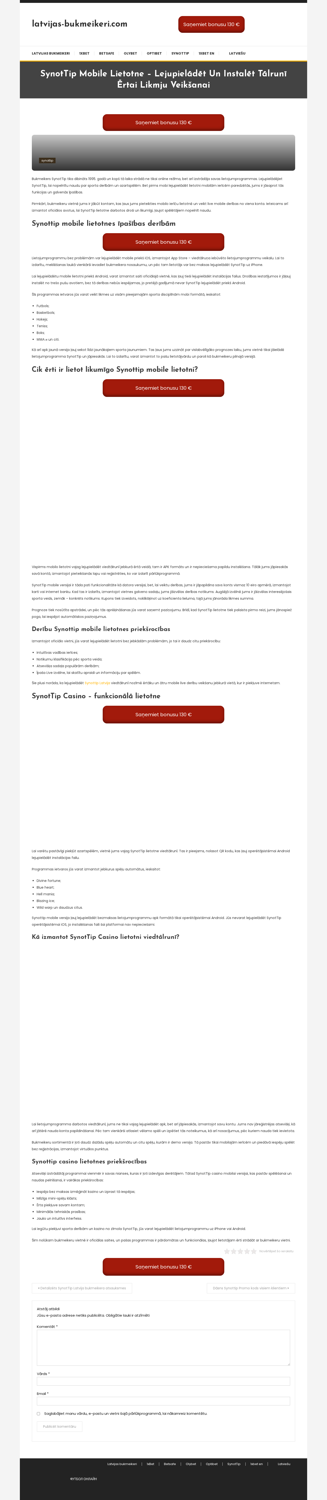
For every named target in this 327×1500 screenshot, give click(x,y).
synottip (47, 160)
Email (43, 1393)
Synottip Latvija (97, 683)
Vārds (43, 1373)
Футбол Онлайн (83, 1479)
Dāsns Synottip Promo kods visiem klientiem (250, 1288)
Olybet (130, 53)
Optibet (154, 53)
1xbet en (206, 53)
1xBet (84, 53)
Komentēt (47, 1326)
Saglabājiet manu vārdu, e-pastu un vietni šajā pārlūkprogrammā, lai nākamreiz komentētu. (125, 1413)
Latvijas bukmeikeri (51, 53)
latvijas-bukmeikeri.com (80, 24)
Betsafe (106, 53)
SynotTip (180, 53)
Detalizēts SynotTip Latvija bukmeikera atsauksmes (83, 1288)
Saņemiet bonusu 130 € (211, 24)
